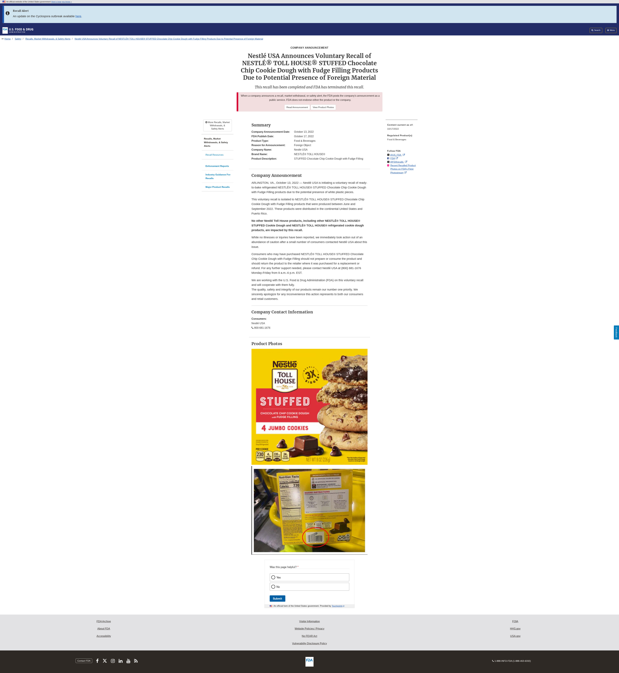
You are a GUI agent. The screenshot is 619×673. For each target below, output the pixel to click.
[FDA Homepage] (17, 30)
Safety (18, 39)
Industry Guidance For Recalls (218, 176)
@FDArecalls (397, 162)
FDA (392, 158)
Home (8, 39)
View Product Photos (323, 107)
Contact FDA (83, 660)
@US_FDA (396, 155)
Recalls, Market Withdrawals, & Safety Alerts (47, 39)
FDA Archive (104, 621)
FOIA (515, 621)
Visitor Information (309, 621)
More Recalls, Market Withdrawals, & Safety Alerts (218, 125)
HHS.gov (515, 628)
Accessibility (104, 636)
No (278, 587)
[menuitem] (402, 127)
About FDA (103, 628)
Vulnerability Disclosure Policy (309, 643)
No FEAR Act (309, 636)
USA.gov (515, 636)
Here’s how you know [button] (61, 2)
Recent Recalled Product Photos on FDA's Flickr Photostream (403, 169)
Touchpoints (337, 606)
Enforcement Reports (217, 166)
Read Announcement (297, 107)
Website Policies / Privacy (309, 628)
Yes (278, 577)
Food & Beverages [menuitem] (396, 139)
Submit (277, 598)
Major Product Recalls (218, 187)
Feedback (616, 332)
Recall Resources (214, 154)
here (78, 16)
